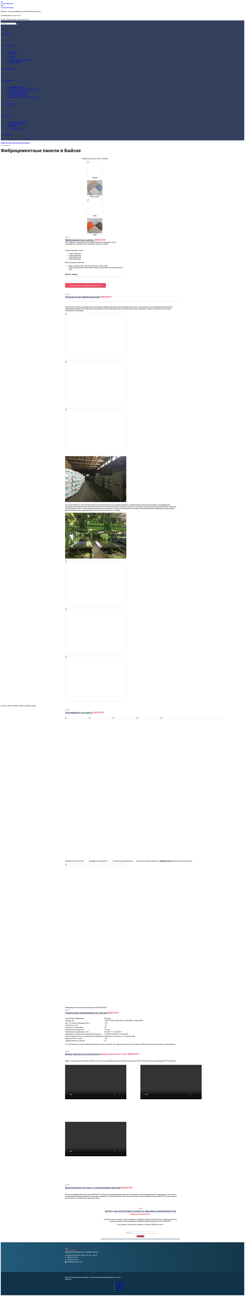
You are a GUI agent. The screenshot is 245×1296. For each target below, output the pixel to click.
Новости (11, 54)
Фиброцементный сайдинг (17, 95)
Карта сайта (120, 1282)
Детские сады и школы (16, 124)
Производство (10, 69)
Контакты (8, 135)
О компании (9, 45)
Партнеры (12, 56)
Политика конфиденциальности (19, 60)
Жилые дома (13, 126)
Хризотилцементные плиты (18, 91)
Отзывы (11, 58)
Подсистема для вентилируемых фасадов (23, 97)
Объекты (8, 115)
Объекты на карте (14, 128)
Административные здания (18, 122)
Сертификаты (9, 104)
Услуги (7, 143)
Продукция (8, 80)
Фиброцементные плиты (17, 87)
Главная (8, 34)
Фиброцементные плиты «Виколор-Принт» (23, 89)
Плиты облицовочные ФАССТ (19, 93)
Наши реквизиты (14, 62)
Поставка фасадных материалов (20, 143)
